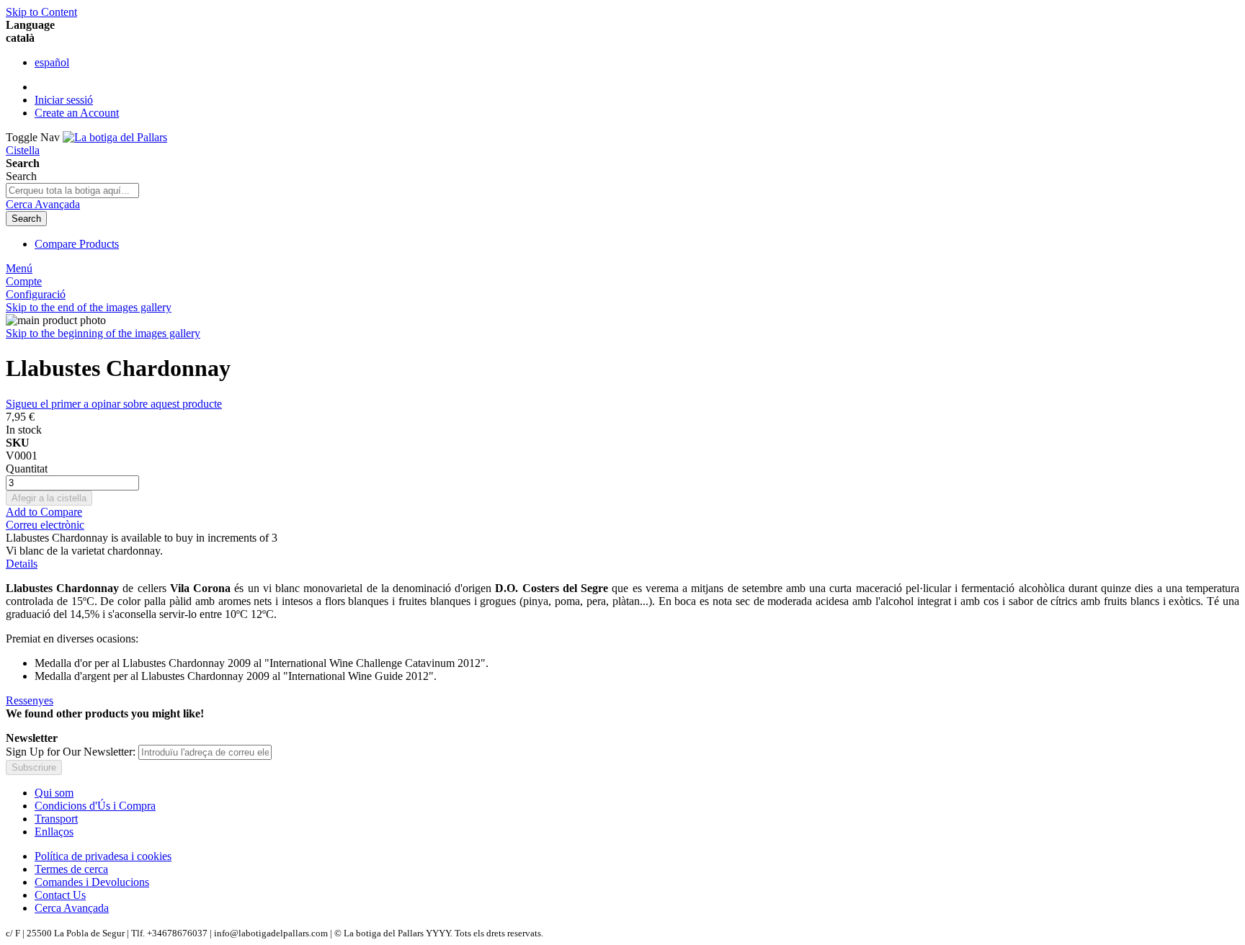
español (52, 62)
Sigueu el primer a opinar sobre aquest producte (114, 404)
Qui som (54, 793)
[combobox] (72, 190)
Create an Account (77, 113)
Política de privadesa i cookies (103, 856)
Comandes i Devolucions (92, 882)
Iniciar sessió (64, 100)
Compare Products (77, 244)
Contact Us (60, 895)
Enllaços (54, 831)
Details (21, 563)
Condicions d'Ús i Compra (95, 806)
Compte (24, 281)
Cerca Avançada (43, 204)
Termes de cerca (71, 869)
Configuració (36, 294)
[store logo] (115, 137)
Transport (56, 818)
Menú (19, 268)
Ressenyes (29, 700)
